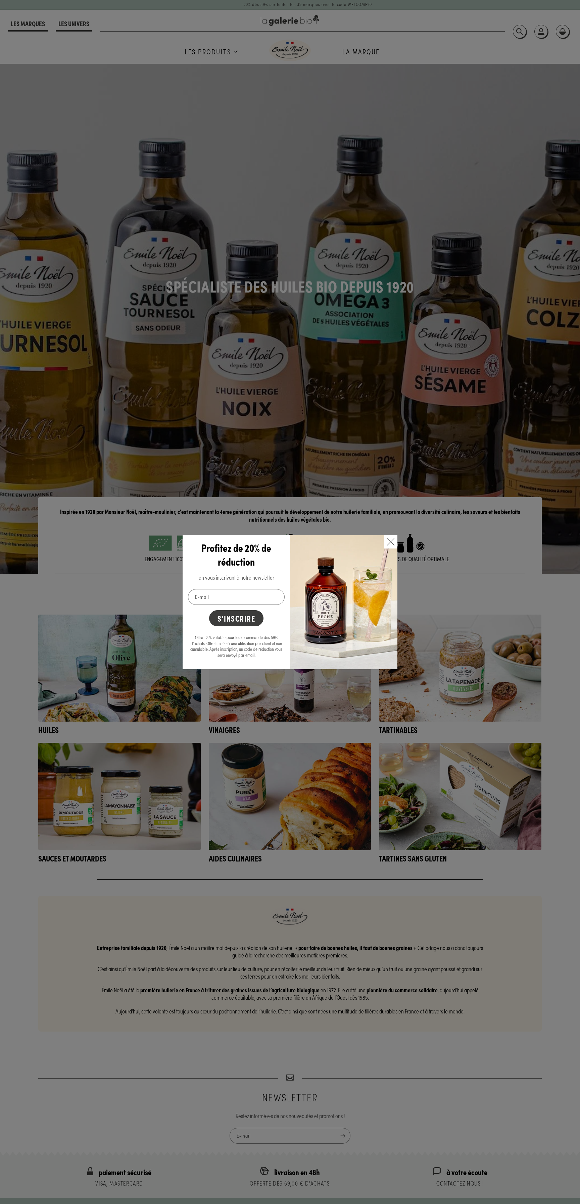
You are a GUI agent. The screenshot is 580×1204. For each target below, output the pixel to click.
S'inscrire (236, 618)
